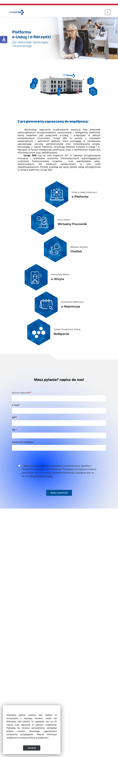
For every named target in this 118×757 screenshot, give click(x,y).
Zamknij (32, 748)
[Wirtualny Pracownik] (42, 221)
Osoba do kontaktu (23, 442)
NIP (14, 417)
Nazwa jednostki (21, 392)
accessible (4, 39)
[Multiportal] (38, 331)
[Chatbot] (55, 248)
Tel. (14, 429)
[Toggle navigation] (107, 12)
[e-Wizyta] (36, 277)
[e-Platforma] (56, 194)
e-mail (16, 405)
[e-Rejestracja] (46, 304)
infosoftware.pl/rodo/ (41, 476)
